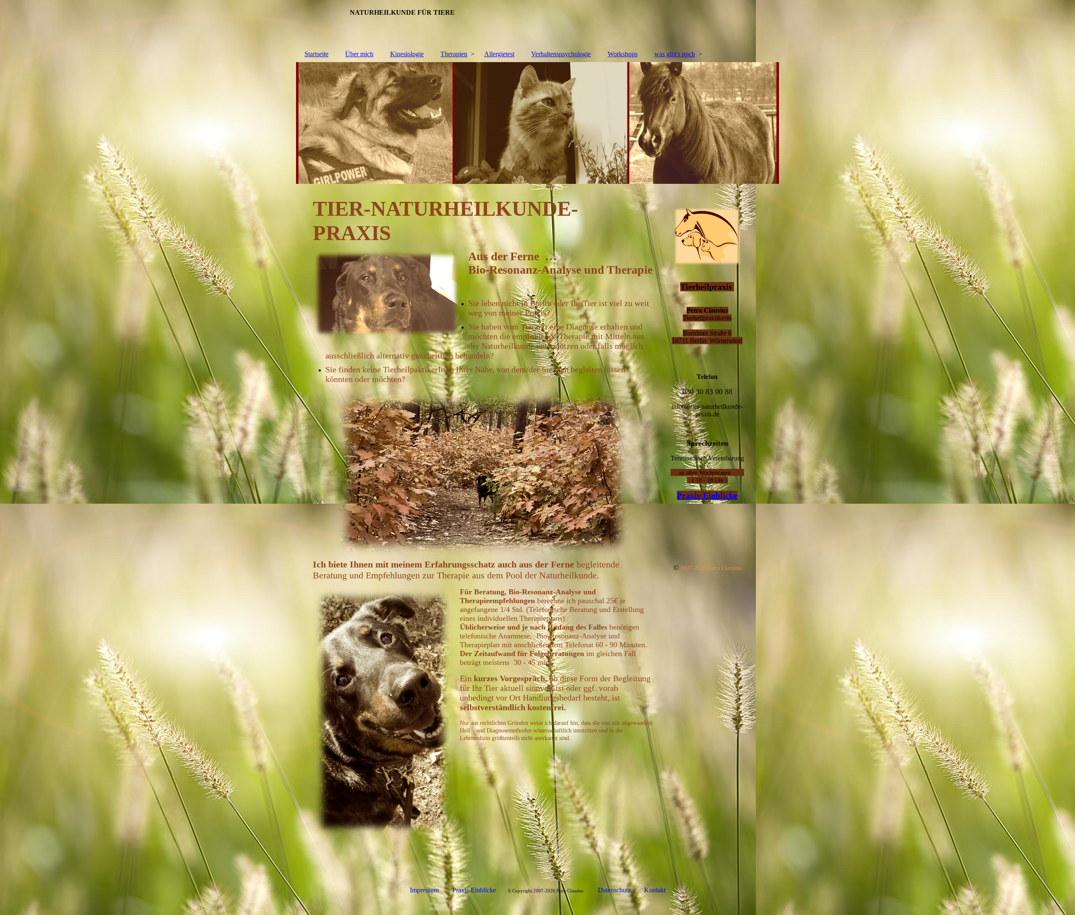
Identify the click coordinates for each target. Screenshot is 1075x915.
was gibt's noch (674, 54)
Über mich (359, 54)
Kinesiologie (407, 54)
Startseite (316, 54)
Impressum (424, 890)
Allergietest (499, 54)
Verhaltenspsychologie (561, 54)
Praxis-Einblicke (707, 495)
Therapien (453, 54)
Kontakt (655, 890)
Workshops (622, 54)
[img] (537, 123)
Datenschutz (615, 890)
